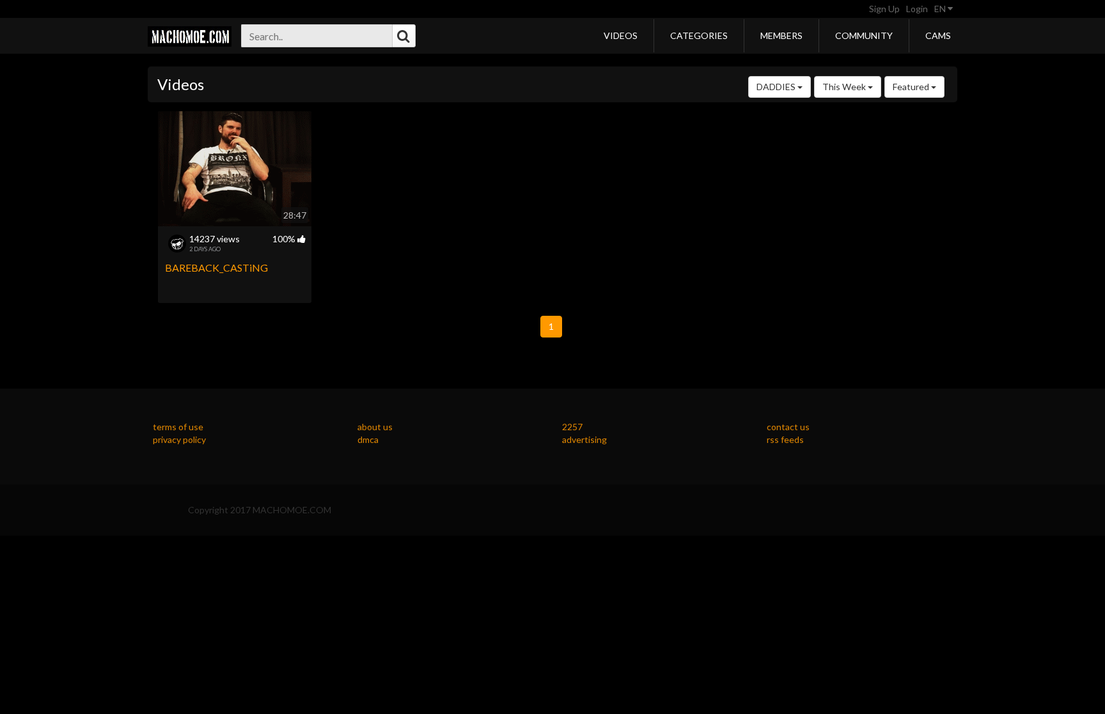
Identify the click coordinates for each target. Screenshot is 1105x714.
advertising (584, 439)
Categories (699, 35)
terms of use (178, 426)
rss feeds (785, 439)
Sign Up (884, 8)
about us (375, 426)
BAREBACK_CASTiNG (216, 267)
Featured (912, 86)
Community (864, 35)
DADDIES (776, 86)
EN (941, 8)
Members (781, 35)
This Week (845, 86)
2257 (572, 426)
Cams (938, 35)
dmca (368, 439)
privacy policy (179, 439)
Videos (621, 35)
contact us (788, 426)
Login (917, 8)
